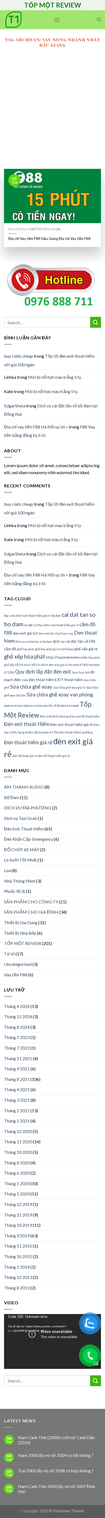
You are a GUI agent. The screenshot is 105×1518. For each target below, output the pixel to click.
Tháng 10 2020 (18, 1152)
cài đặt (28, 625)
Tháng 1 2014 (17, 1266)
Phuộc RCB (14, 891)
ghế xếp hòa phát (24, 656)
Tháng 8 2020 (17, 1162)
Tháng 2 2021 (17, 1110)
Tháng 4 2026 (17, 1006)
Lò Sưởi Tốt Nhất (20, 859)
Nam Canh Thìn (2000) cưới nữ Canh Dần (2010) (56, 1440)
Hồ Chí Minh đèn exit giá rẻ (50, 664)
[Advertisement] (52, 113)
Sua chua (78, 672)
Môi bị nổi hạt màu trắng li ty (54, 377)
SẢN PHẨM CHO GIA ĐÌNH (31, 911)
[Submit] (95, 322)
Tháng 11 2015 (18, 1245)
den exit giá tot (25, 633)
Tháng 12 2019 (18, 1204)
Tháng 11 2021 (18, 1058)
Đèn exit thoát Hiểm (26, 724)
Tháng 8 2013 (17, 1287)
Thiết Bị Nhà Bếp (20, 933)
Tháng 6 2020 (17, 1172)
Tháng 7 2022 (17, 1047)
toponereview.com (35, 705)
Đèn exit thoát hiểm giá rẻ (71, 724)
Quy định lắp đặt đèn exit (43, 672)
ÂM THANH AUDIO (24, 786)
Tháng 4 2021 (17, 1089)
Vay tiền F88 (15, 974)
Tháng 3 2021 (17, 1100)
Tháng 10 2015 (18, 1256)
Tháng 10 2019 (18, 1225)
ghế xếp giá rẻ (86, 648)
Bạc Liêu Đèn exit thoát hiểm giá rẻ (27, 615)
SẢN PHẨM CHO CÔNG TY (31, 901)
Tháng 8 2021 (17, 1079)
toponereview (13, 705)
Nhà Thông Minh (19, 880)
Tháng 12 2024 (18, 1016)
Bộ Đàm (11, 797)
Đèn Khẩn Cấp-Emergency (28, 839)
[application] (52, 1341)
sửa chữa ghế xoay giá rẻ (69, 687)
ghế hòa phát (25, 649)
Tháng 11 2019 (18, 1214)
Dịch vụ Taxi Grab (20, 818)
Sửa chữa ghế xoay (31, 687)
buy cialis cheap (18, 355)
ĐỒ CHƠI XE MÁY (21, 849)
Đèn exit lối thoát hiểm (84, 716)
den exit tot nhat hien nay (56, 633)
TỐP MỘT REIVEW (22, 943)
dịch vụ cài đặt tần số (70, 641)
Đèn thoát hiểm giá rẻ (28, 742)
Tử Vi (9, 953)
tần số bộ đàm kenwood (63, 705)
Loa (7, 870)
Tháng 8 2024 (17, 1027)
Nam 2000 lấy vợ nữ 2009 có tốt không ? (55, 1455)
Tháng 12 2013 (18, 1277)
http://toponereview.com (67, 657)
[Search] (99, 20)
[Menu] (57, 19)
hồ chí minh (23, 664)
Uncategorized (18, 964)
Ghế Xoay (67, 649)
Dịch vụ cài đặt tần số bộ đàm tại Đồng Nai (50, 410)
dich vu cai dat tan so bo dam (33, 641)
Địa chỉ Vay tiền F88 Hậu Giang (34, 229)
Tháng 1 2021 (17, 1120)
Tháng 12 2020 (18, 1131)
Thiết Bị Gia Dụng (20, 922)
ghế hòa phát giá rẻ (47, 649)
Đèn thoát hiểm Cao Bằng (76, 732)
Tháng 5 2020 (17, 1183)
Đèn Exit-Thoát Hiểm (24, 828)
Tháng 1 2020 (17, 1193)
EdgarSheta (14, 405)
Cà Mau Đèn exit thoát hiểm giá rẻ (56, 625)
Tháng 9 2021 (17, 1068)
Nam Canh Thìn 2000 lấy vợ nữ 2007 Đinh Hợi (56, 1489)
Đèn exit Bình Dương (54, 716)
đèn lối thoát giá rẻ (24, 756)
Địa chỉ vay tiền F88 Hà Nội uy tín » (36, 426)
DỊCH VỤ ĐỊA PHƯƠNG (27, 807)
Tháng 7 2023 (17, 1037)
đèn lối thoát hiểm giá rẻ (54, 756)
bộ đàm (56, 615)
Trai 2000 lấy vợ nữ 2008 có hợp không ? (56, 1470)
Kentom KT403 (78, 664)
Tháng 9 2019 (17, 1235)
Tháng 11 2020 (18, 1141)
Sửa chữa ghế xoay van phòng (60, 695)
